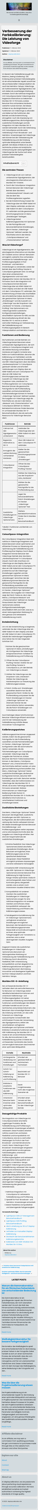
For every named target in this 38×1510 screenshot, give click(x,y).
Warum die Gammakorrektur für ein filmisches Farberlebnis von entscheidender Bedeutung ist (19, 1289)
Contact (5, 1465)
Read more (6, 1332)
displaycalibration (14, 54)
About (4, 1460)
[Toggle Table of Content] (22, 163)
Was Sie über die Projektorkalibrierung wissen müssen (17, 1385)
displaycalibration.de (15, 1501)
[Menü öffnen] (19, 20)
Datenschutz (6, 1506)
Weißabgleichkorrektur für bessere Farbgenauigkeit (16, 1340)
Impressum (15, 1506)
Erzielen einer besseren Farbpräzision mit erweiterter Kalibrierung (17, 1266)
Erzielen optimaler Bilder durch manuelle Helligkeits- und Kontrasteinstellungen (16, 1272)
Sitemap (5, 1470)
